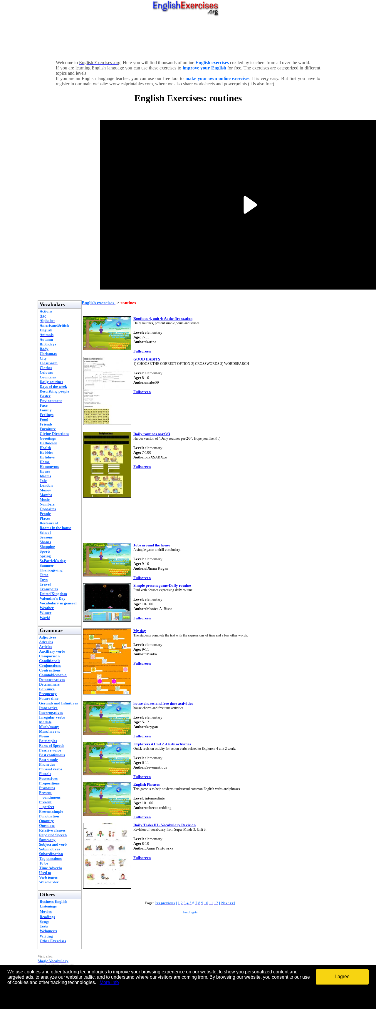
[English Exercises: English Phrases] (107, 814)
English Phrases (146, 784)
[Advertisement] (188, 37)
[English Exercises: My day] (107, 692)
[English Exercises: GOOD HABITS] (107, 423)
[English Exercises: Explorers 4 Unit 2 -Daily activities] (107, 773)
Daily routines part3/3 (151, 434)
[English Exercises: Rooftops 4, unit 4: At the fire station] (107, 348)
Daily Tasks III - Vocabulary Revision (164, 825)
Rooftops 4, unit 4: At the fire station (162, 318)
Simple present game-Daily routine (162, 585)
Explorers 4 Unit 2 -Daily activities (162, 744)
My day (139, 631)
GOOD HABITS (146, 359)
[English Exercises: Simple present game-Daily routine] (107, 620)
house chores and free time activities (163, 703)
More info (109, 982)
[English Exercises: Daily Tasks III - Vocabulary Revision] (107, 887)
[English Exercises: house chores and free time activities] (107, 733)
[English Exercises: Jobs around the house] (107, 574)
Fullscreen (142, 351)
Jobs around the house (151, 545)
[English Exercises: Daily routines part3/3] (107, 495)
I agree (342, 976)
